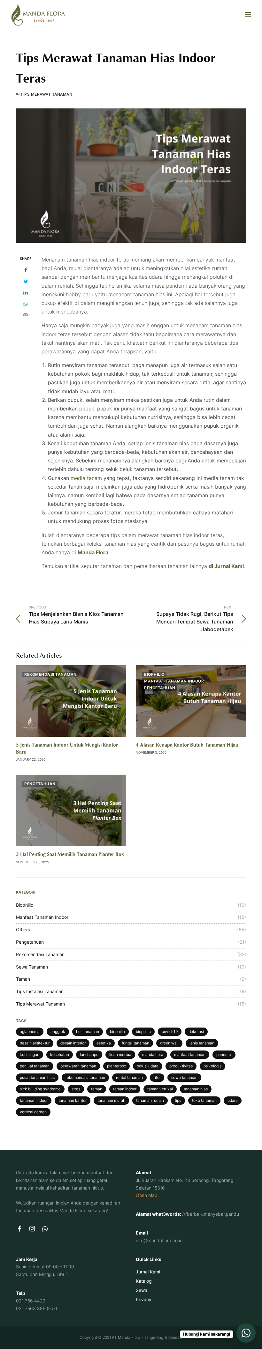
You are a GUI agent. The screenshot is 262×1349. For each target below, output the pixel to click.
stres (76, 1089)
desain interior (73, 1043)
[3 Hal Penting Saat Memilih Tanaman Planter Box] (71, 810)
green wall (169, 1043)
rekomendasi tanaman (85, 1077)
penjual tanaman (35, 1066)
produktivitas (181, 1066)
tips (178, 1100)
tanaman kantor (72, 1100)
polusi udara (147, 1066)
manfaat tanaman (189, 1054)
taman (96, 1089)
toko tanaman (204, 1100)
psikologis (212, 1066)
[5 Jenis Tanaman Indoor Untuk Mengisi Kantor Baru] (71, 701)
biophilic (143, 1031)
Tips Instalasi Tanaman (40, 991)
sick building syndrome (40, 1089)
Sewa (141, 1290)
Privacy (143, 1299)
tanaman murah (111, 1100)
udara (232, 1100)
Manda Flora (93, 552)
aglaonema (30, 1031)
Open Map (146, 1195)
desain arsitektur (35, 1043)
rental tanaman (129, 1077)
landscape (89, 1054)
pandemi (176, 286)
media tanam (86, 478)
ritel (157, 1077)
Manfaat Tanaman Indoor (174, 681)
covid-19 (170, 1031)
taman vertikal (160, 1089)
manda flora (152, 1054)
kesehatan (59, 1054)
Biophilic (154, 674)
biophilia (117, 1031)
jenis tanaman (201, 1043)
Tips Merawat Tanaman (46, 94)
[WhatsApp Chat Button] (246, 1333)
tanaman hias (196, 1089)
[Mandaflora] (38, 14)
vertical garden (33, 1111)
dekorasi (196, 1031)
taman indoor (124, 1089)
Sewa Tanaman (32, 966)
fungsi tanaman (135, 1043)
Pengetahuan (159, 687)
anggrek (57, 1031)
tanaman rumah (150, 1100)
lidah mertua (120, 1054)
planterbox (116, 1066)
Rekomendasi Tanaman (50, 674)
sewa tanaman (184, 1077)
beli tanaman (87, 1031)
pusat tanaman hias (37, 1077)
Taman (23, 979)
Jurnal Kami (148, 1271)
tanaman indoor (34, 1100)
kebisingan (29, 1054)
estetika (103, 1043)
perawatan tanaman (78, 1066)
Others (23, 929)
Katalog (144, 1281)
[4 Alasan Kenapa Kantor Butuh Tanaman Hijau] (191, 701)
